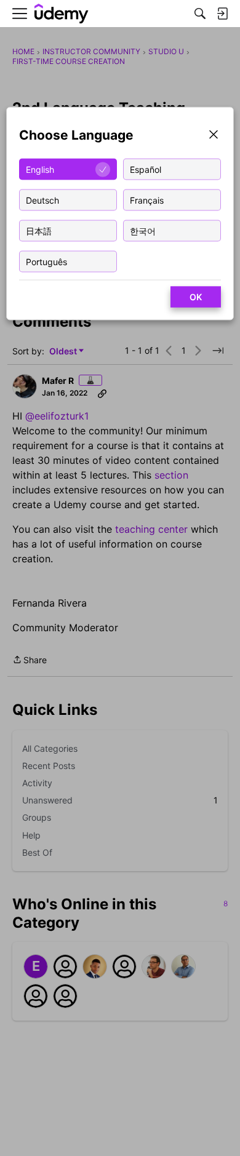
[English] (61, 14)
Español (145, 169)
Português (46, 261)
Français (147, 199)
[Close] (213, 135)
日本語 (39, 230)
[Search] (200, 13)
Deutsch (42, 199)
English (40, 169)
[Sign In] (222, 13)
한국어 (143, 230)
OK (196, 297)
